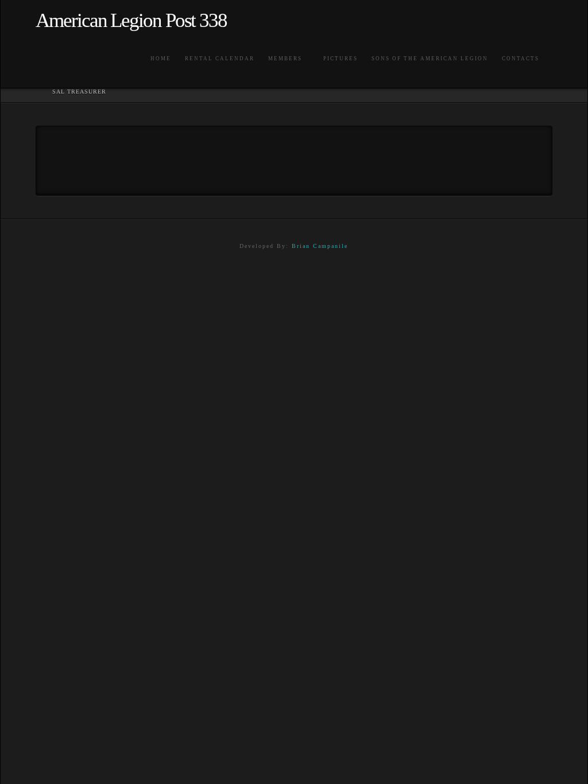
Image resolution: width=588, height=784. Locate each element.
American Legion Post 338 (131, 20)
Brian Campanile (320, 246)
